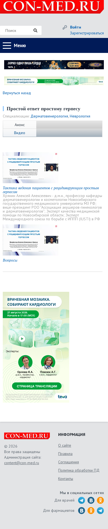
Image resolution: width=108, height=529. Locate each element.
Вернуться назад (17, 92)
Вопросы (10, 260)
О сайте (64, 445)
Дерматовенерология (49, 116)
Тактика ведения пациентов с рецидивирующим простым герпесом (51, 189)
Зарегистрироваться (87, 32)
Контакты (65, 478)
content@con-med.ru (21, 462)
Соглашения (68, 461)
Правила (65, 453)
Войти (75, 27)
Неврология (80, 116)
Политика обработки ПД (78, 470)
